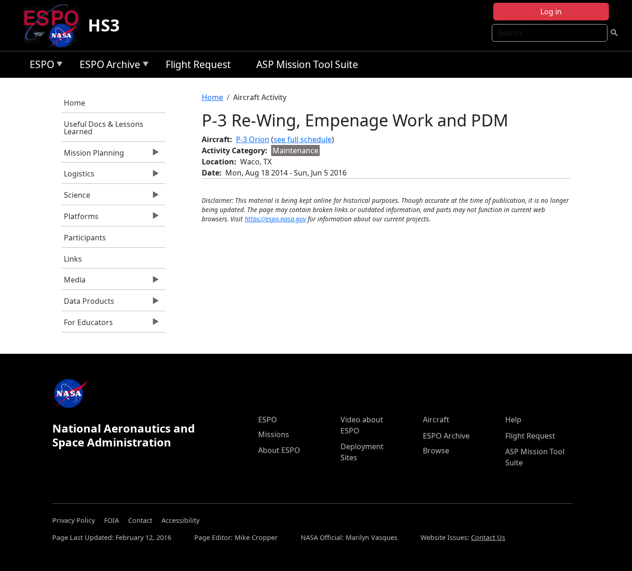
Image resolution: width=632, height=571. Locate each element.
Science (76, 197)
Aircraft (436, 419)
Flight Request (198, 64)
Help (513, 419)
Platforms (80, 218)
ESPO (39, 66)
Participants (85, 237)
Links (73, 259)
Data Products (88, 303)
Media (74, 282)
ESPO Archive (107, 66)
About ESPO (279, 450)
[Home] (55, 25)
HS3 (104, 25)
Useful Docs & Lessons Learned (103, 128)
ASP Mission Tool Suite (307, 64)
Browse (436, 451)
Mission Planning (93, 155)
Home (74, 103)
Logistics (78, 176)
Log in (551, 11)
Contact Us (488, 537)
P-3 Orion (252, 139)
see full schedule (302, 139)
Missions (273, 434)
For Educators (87, 324)
